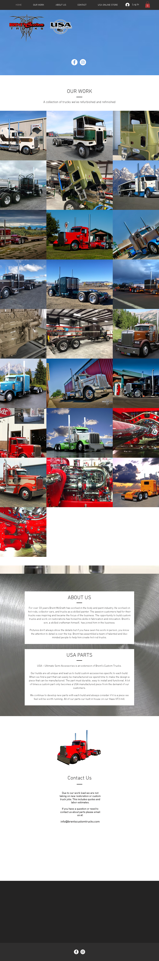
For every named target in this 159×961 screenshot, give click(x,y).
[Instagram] (83, 62)
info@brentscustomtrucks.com (80, 822)
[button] (147, 5)
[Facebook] (74, 62)
